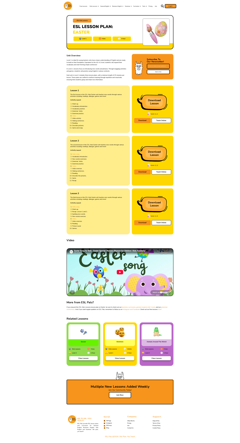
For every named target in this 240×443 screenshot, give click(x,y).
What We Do (131, 421)
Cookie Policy (156, 428)
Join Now (119, 395)
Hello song (76, 154)
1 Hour (123, 39)
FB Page (108, 421)
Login (170, 6)
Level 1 (84, 39)
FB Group (109, 425)
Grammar (127, 6)
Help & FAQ (156, 421)
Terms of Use (156, 423)
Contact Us (130, 428)
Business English (117, 6)
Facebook (136, 309)
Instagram (109, 423)
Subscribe (158, 72)
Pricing (150, 6)
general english (141, 307)
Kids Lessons (93, 6)
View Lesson (83, 358)
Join (156, 6)
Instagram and (128, 309)
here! (159, 309)
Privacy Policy (156, 425)
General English (104, 6)
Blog (107, 428)
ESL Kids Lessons (82, 20)
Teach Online (161, 120)
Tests (144, 6)
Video (103, 39)
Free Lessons (83, 6)
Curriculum (136, 6)
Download (142, 120)
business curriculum (129, 307)
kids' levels (151, 307)
